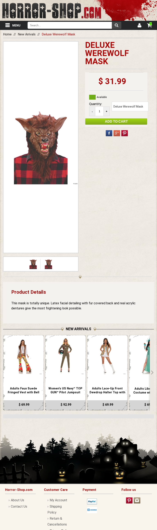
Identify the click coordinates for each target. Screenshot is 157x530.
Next (152, 372)
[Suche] (116, 25)
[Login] (139, 26)
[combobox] (74, 25)
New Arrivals (27, 34)
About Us (17, 500)
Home (7, 34)
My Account (58, 500)
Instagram (137, 500)
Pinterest (124, 133)
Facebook (109, 133)
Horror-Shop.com (51, 10)
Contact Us (19, 506)
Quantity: (95, 104)
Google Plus (116, 133)
